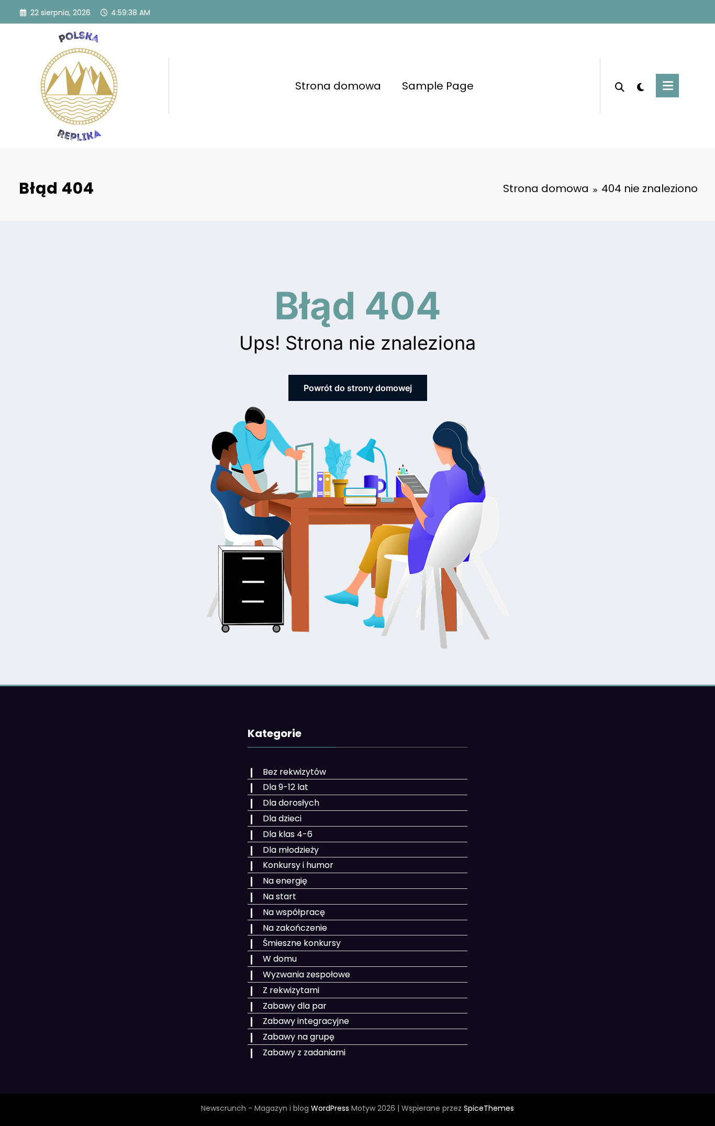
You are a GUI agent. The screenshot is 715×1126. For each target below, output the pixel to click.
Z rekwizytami (291, 990)
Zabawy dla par (295, 1006)
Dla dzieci (282, 818)
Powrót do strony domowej (358, 388)
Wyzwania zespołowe (306, 974)
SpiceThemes (489, 1108)
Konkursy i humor (298, 865)
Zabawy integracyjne (306, 1021)
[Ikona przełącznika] (667, 85)
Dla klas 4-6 (287, 834)
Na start (279, 896)
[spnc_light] (640, 86)
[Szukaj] (620, 86)
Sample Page (438, 86)
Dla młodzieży (291, 850)
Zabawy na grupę (298, 1037)
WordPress (330, 1108)
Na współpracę (294, 912)
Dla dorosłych (291, 803)
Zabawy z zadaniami (304, 1052)
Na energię (285, 881)
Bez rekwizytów (294, 772)
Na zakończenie (295, 928)
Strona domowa (338, 86)
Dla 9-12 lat (285, 787)
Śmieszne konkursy (302, 943)
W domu (280, 959)
